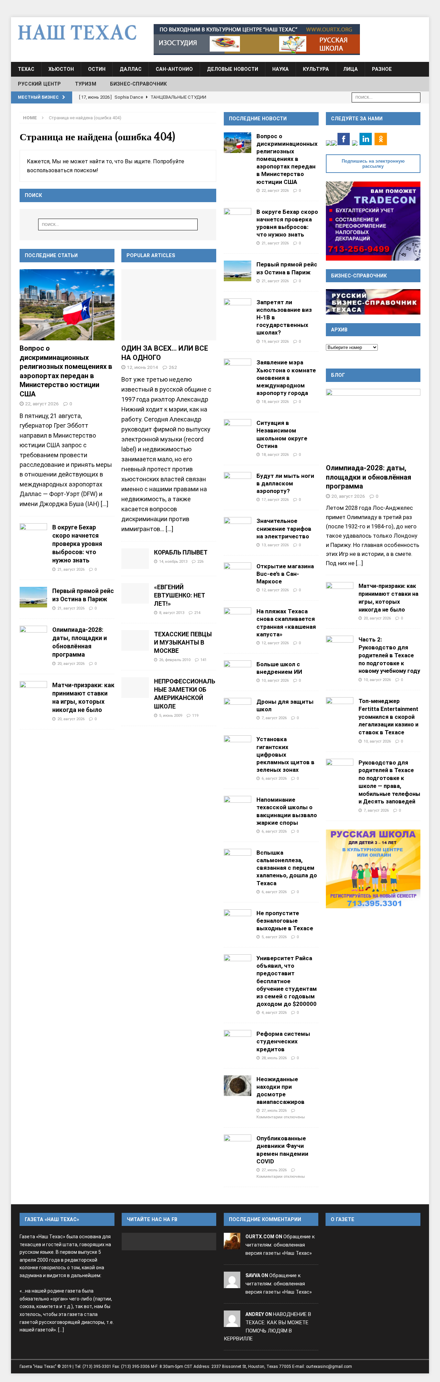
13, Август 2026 (275, 544)
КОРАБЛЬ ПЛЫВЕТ (181, 552)
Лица (350, 69)
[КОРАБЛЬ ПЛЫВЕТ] (135, 558)
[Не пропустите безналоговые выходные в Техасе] (237, 919)
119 (195, 715)
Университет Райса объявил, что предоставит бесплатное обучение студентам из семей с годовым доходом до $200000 (286, 981)
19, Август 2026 (275, 341)
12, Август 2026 (275, 590)
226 (200, 561)
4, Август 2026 (274, 1012)
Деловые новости (232, 69)
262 (173, 367)
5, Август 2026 (274, 936)
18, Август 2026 (275, 401)
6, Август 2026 (274, 778)
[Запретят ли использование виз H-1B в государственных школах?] (237, 308)
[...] (104, 503)
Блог (338, 375)
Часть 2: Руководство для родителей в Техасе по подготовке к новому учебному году (389, 655)
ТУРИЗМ (85, 84)
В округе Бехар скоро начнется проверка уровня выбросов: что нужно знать (77, 544)
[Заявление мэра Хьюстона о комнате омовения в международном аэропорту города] (237, 369)
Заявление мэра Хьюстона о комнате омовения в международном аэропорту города (286, 377)
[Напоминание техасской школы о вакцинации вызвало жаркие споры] (237, 806)
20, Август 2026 (71, 663)
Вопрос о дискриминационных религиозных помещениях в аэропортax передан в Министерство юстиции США (287, 159)
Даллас (131, 69)
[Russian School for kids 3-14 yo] (373, 869)
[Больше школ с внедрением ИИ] (237, 670)
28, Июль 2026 (274, 1057)
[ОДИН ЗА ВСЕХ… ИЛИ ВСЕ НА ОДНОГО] (168, 305)
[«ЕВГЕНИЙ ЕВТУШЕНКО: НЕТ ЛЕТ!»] (135, 593)
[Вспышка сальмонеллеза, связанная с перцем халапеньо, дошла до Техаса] (237, 859)
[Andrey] (232, 1322)
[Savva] (232, 1284)
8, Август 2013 (171, 612)
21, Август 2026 (71, 569)
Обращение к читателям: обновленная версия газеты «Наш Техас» (280, 1244)
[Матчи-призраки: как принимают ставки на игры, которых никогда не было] (33, 691)
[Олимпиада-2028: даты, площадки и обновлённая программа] (33, 636)
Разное (382, 69)
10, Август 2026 (275, 680)
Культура (316, 69)
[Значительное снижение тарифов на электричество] (237, 527)
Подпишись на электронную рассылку (373, 163)
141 (203, 659)
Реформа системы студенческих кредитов (283, 1041)
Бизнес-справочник (138, 84)
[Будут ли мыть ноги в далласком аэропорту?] (237, 482)
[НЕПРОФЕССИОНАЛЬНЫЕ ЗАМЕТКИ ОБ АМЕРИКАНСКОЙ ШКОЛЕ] (135, 687)
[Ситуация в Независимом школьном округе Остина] (237, 429)
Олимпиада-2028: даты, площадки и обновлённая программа (368, 477)
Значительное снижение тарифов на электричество (283, 528)
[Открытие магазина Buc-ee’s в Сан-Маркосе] (237, 572)
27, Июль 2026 (274, 1110)
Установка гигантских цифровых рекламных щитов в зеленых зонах (285, 754)
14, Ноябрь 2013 (173, 561)
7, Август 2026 (274, 717)
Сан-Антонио (174, 69)
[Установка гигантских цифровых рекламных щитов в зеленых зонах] (237, 745)
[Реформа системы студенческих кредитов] (237, 1040)
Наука (280, 69)
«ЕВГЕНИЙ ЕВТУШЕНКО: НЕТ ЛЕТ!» (179, 595)
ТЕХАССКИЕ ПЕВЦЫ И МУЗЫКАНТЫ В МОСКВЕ (183, 642)
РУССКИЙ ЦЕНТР (39, 84)
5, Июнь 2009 (170, 715)
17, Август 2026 (275, 499)
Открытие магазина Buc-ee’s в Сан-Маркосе (285, 574)
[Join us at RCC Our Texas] (257, 39)
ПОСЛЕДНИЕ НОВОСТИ (258, 119)
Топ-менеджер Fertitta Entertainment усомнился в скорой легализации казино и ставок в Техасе (388, 717)
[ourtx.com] (232, 1245)
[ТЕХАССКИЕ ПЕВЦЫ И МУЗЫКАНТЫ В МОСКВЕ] (135, 640)
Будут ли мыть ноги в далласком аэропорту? (285, 483)
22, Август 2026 (42, 403)
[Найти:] (386, 97)
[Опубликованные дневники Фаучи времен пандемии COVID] (237, 1144)
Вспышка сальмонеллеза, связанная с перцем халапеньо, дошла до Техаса (286, 868)
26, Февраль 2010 (174, 659)
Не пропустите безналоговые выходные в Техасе (284, 921)
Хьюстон (61, 69)
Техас (26, 69)
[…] (169, 529)
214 (197, 612)
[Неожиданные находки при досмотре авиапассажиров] (237, 1085)
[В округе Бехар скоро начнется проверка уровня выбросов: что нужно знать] (33, 533)
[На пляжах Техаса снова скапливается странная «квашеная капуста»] (237, 617)
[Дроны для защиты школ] (237, 708)
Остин (97, 69)
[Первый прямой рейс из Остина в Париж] (33, 597)
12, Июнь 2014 (142, 367)
